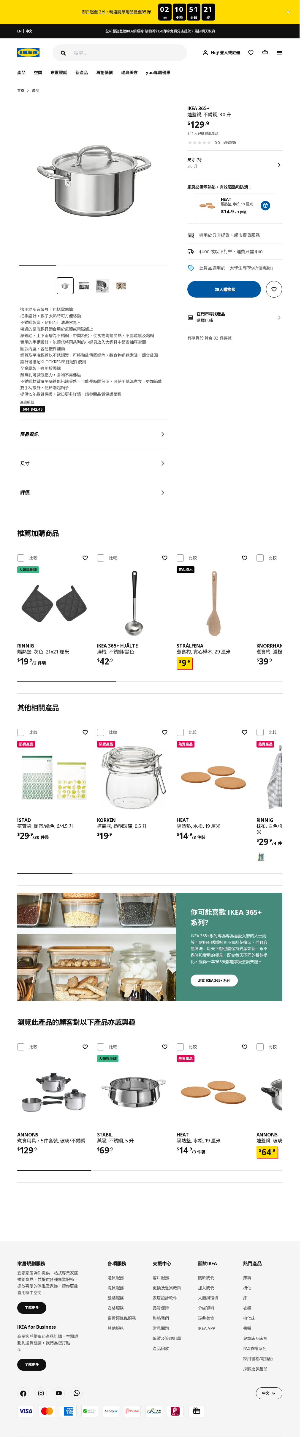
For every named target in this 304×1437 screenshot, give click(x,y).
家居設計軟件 (165, 1298)
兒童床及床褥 (255, 1338)
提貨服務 (115, 1288)
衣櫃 (247, 1308)
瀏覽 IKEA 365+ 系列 (214, 980)
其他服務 (115, 1328)
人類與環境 (208, 1298)
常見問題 (161, 1328)
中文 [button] (265, 1393)
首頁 (20, 90)
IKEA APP (206, 1328)
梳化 (247, 1288)
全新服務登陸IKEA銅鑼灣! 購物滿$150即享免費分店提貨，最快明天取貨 (160, 31)
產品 (35, 90)
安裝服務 (115, 1308)
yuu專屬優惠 (158, 72)
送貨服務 (115, 1277)
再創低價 (104, 72)
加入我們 (206, 1288)
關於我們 (206, 1277)
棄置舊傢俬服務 (121, 1318)
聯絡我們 (161, 1318)
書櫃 (247, 1328)
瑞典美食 (129, 72)
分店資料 (206, 1308)
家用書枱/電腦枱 (258, 1358)
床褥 (247, 1277)
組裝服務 (115, 1298)
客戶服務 (161, 1277)
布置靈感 (58, 72)
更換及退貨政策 (167, 1288)
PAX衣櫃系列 (255, 1348)
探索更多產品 (255, 1369)
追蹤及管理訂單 (167, 1338)
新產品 (81, 72)
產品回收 (161, 1348)
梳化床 (249, 1318)
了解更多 (32, 1307)
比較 (33, 558)
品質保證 (161, 1308)
